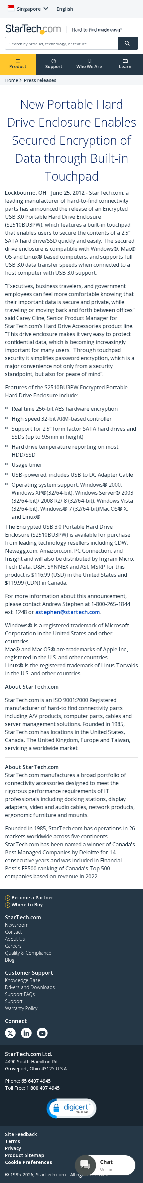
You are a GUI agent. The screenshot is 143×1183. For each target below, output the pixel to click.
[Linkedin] (26, 1033)
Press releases (40, 80)
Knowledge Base (22, 980)
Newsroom (17, 925)
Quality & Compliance (28, 953)
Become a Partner (32, 897)
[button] (71, 1108)
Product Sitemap (24, 1155)
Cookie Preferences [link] (28, 1162)
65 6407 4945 (36, 1081)
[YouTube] (42, 1033)
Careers (13, 946)
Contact (13, 932)
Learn (125, 66)
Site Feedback (21, 1134)
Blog (9, 960)
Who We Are (89, 66)
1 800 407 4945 (43, 1088)
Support (53, 66)
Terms (12, 1141)
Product (17, 66)
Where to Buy (27, 904)
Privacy (13, 1148)
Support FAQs (20, 994)
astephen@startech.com (67, 612)
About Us (15, 939)
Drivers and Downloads (30, 987)
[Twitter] (10, 1033)
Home (11, 80)
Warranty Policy (21, 1008)
